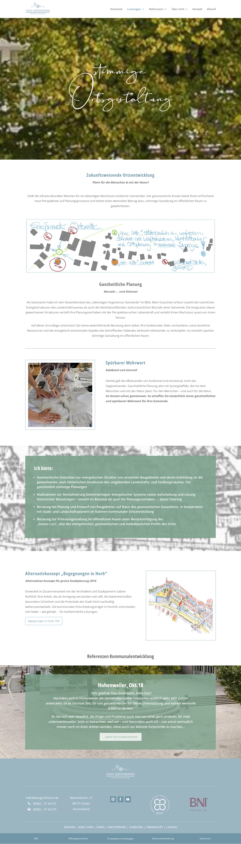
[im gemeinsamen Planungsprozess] (60, 429)
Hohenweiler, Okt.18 (120, 685)
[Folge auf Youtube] (128, 799)
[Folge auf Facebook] (120, 799)
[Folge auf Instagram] (113, 799)
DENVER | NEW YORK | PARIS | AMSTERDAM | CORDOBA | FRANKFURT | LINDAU (120, 827)
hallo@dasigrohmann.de (42, 798)
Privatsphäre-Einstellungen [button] (120, 838)
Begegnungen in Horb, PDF (44, 621)
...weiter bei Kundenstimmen (120, 737)
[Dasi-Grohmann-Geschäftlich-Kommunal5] (181, 639)
